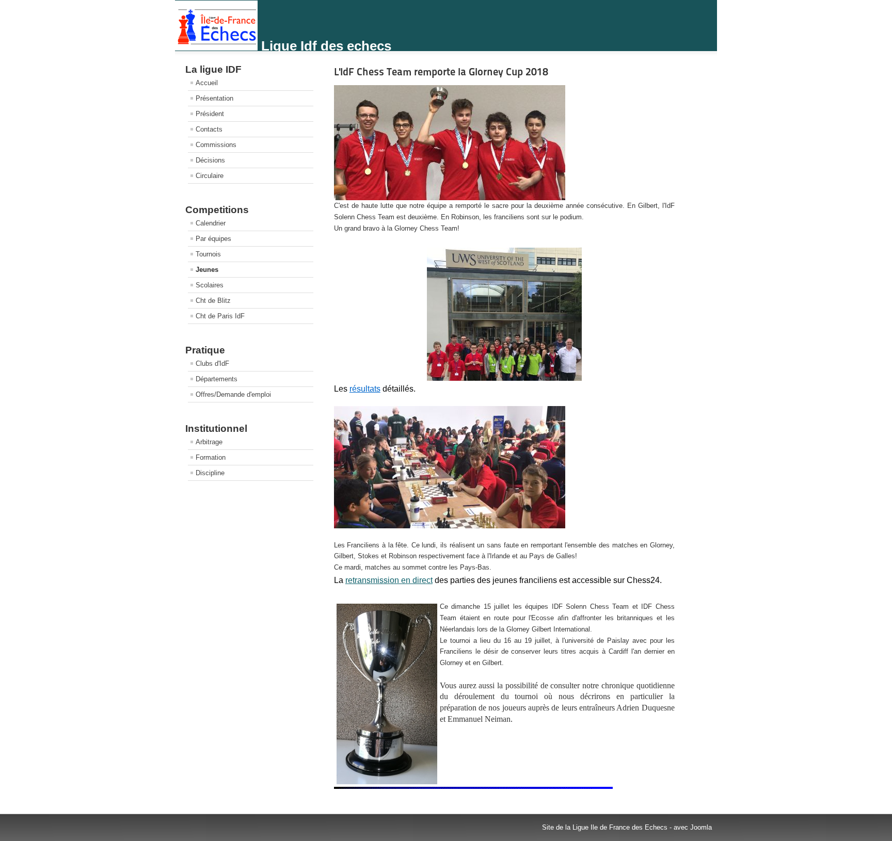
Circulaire (210, 176)
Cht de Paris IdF (220, 316)
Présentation (214, 98)
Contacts (209, 129)
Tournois (208, 254)
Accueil (207, 83)
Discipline (210, 473)
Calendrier (211, 223)
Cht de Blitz (213, 300)
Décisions (210, 160)
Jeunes (207, 269)
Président (210, 114)
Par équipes (213, 238)
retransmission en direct (389, 580)
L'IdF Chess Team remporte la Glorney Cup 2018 (441, 72)
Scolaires (210, 285)
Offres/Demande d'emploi (233, 394)
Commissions (216, 145)
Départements (216, 379)
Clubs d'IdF (212, 363)
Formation (211, 457)
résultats (364, 388)
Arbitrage (209, 442)
